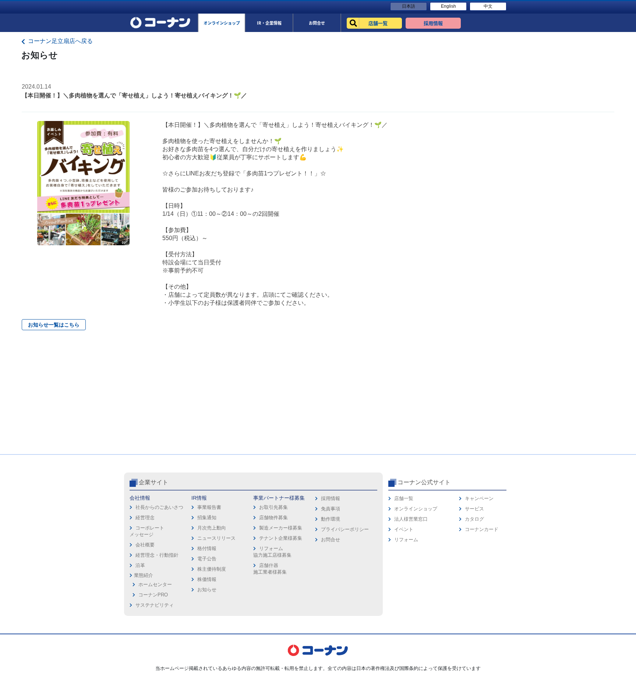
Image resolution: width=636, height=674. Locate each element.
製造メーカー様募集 (280, 528)
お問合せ (330, 539)
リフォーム (406, 539)
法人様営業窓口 (411, 519)
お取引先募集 (273, 507)
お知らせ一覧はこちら (54, 325)
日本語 (408, 6)
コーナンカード (481, 529)
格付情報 (206, 548)
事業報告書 (209, 507)
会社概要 (145, 545)
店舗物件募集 (273, 517)
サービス (474, 508)
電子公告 (206, 558)
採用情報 (330, 498)
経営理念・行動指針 (157, 555)
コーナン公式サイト (424, 482)
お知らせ (206, 589)
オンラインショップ (415, 508)
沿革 (140, 565)
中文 (488, 6)
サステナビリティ (154, 605)
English (448, 6)
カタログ (474, 519)
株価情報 (206, 579)
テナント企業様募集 (280, 538)
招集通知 (206, 517)
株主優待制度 (211, 569)
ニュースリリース (216, 538)
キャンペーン (479, 498)
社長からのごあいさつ (159, 507)
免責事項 (330, 508)
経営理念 (145, 517)
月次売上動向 (211, 528)
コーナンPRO (153, 595)
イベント (403, 529)
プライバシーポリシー (345, 529)
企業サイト (153, 482)
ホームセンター (155, 584)
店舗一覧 (403, 498)
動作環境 (330, 519)
